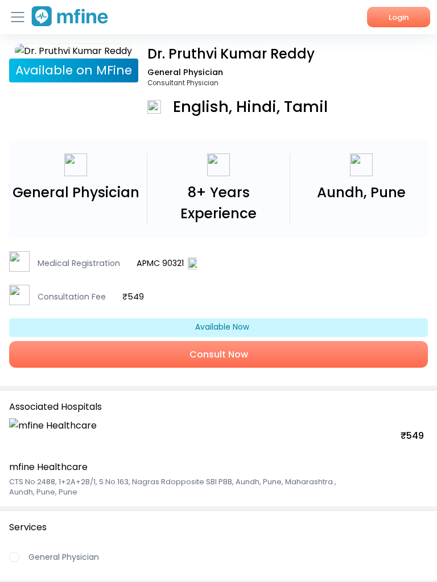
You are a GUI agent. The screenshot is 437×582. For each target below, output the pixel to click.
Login (399, 17)
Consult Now (218, 354)
